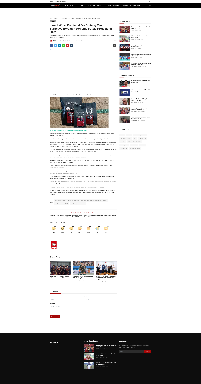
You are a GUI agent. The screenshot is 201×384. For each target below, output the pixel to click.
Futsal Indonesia (81, 203)
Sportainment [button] (126, 5)
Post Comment (55, 316)
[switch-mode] (150, 1)
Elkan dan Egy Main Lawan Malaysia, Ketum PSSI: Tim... (141, 27)
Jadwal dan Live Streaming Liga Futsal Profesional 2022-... (59, 277)
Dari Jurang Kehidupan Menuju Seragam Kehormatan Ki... (139, 108)
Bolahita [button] (72, 5)
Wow (106, 232)
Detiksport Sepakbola (135, 148)
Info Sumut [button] (81, 5)
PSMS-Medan (134, 145)
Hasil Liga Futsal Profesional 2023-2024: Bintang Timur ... (83, 277)
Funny (79, 232)
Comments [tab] (55, 291)
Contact (51, 1)
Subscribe (147, 351)
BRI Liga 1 (123, 141)
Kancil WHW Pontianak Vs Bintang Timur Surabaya (67, 200)
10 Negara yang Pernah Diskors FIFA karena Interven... (140, 90)
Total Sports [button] (136, 5)
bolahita (62, 242)
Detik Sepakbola (124, 145)
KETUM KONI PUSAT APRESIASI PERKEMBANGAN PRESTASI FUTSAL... (105, 277)
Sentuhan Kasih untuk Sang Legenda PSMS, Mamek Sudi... (141, 99)
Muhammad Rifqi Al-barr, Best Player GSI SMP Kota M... (140, 81)
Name (51, 296)
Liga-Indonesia (142, 138)
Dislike (62, 232)
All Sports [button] (91, 5)
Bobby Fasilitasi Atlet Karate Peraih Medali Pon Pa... (140, 36)
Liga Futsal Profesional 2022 (61, 203)
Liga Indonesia (142, 135)
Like (54, 232)
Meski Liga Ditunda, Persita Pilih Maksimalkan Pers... (139, 45)
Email (85, 296)
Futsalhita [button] (116, 5)
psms (129, 141)
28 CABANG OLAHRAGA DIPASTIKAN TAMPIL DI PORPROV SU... (141, 64)
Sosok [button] (108, 5)
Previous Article (77, 212)
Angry (88, 232)
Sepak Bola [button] (100, 5)
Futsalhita (56, 18)
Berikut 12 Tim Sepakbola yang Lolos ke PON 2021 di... (106, 363)
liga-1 (135, 138)
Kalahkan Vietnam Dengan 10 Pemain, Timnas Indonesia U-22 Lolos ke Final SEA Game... (66, 215)
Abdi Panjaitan (134, 66)
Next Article (87, 212)
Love (71, 232)
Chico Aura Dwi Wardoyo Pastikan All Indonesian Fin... (141, 55)
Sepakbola (142, 145)
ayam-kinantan (124, 148)
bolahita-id (129, 135)
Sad (97, 232)
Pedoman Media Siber (60, 1)
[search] (150, 5)
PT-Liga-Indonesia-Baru (126, 138)
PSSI (135, 135)
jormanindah (98, 281)
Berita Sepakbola (137, 141)
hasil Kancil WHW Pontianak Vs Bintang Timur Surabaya (94, 200)
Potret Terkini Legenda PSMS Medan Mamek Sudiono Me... (140, 117)
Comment (52, 303)
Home (66, 5)
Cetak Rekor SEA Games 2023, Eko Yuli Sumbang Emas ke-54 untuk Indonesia (100, 215)
